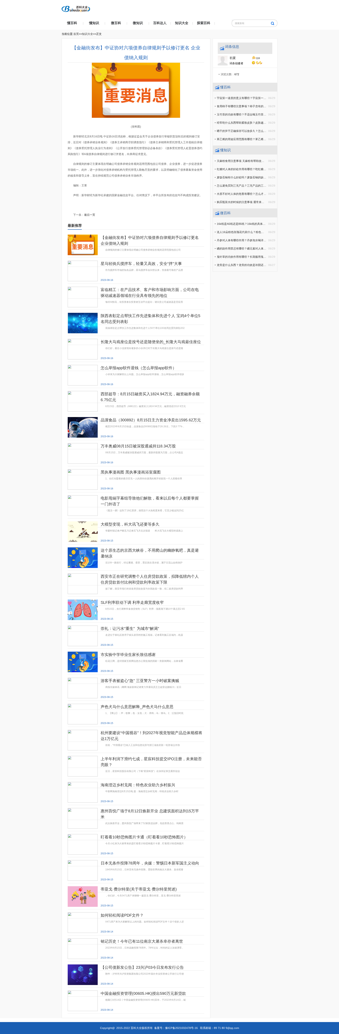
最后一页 (89, 214)
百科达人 (160, 23)
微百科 (116, 23)
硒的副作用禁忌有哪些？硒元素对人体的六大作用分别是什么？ (255, 248)
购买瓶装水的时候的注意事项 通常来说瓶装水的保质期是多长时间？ (258, 202)
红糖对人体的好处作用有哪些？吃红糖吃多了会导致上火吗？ (254, 169)
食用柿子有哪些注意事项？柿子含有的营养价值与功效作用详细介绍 (258, 106)
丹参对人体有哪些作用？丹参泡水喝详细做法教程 (247, 240)
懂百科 (72, 23)
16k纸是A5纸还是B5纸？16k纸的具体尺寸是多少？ (248, 223)
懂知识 (94, 23)
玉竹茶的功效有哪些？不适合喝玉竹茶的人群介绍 (247, 114)
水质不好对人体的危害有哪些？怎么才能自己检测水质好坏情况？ (256, 193)
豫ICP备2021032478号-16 (181, 1027)
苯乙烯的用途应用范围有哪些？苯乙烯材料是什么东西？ (251, 139)
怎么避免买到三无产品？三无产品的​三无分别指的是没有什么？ (255, 185)
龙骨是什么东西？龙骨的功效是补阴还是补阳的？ (247, 265)
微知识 (138, 23)
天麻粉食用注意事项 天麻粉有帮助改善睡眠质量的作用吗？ (253, 160)
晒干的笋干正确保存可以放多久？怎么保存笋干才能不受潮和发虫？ (258, 130)
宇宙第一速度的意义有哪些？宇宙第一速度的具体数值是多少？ (255, 98)
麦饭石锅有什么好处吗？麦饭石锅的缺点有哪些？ (247, 177)
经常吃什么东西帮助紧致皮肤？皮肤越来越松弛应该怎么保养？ (255, 122)
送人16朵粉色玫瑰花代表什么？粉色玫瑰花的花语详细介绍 (253, 232)
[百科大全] (76, 7)
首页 (76, 33)
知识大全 (181, 23)
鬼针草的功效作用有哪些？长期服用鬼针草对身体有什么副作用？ (256, 256)
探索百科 (203, 23)
